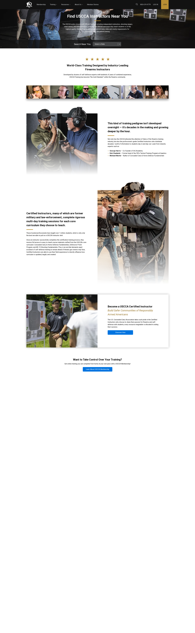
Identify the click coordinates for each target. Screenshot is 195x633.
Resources (65, 2)
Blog (100, 3)
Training (53, 2)
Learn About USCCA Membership (97, 369)
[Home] (29, 5)
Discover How (120, 332)
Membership (41, 4)
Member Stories (93, 4)
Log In (155, 4)
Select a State (100, 44)
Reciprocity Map (112, 3)
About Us (79, 2)
